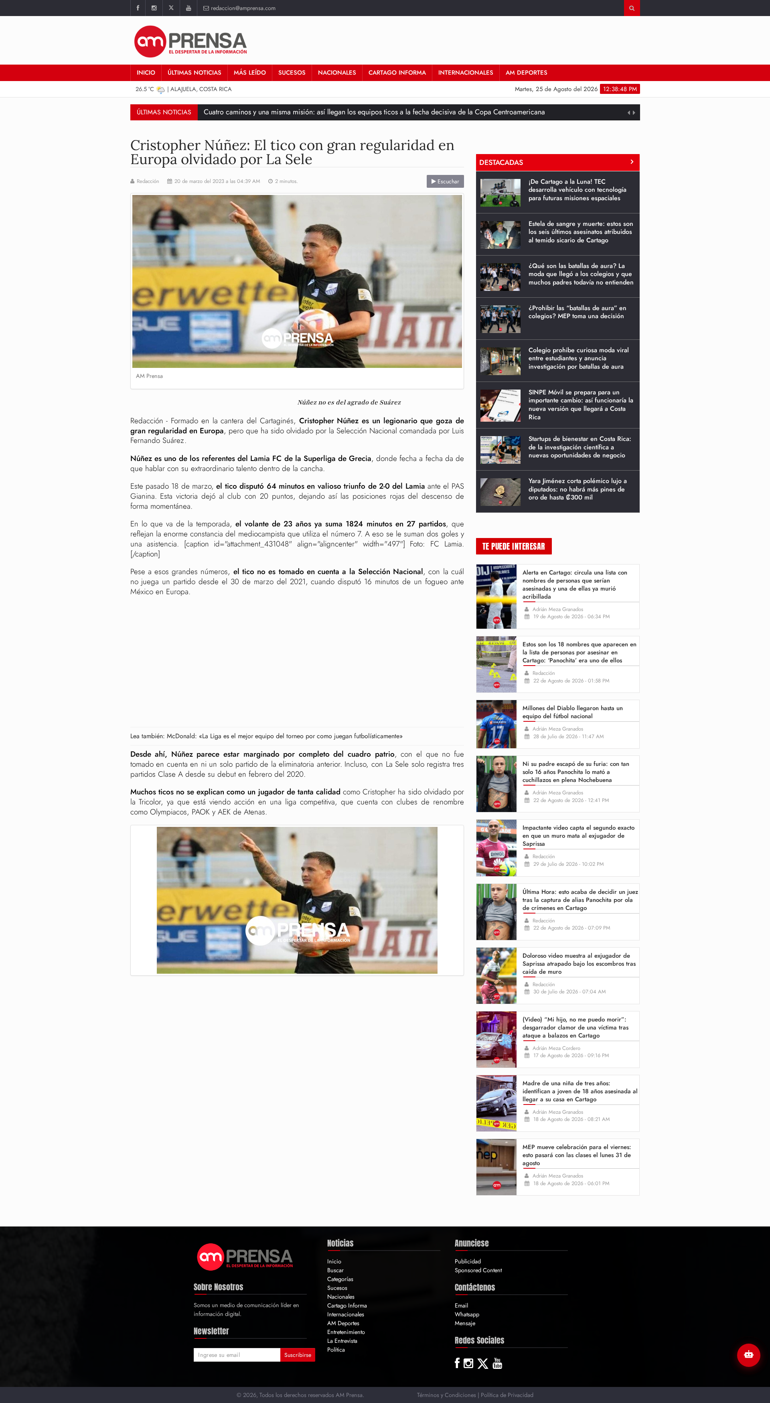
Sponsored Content (478, 1270)
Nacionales (337, 72)
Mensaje (465, 1323)
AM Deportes (526, 72)
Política (336, 1349)
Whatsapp (467, 1314)
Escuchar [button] (447, 181)
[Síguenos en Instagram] (153, 8)
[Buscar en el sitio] (631, 8)
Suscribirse (297, 1355)
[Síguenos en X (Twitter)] (171, 8)
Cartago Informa (397, 72)
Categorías (340, 1279)
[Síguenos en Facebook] (137, 8)
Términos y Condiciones (446, 1395)
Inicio (146, 72)
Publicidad (468, 1261)
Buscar (335, 1270)
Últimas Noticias (194, 72)
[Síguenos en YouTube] (188, 8)
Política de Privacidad (507, 1395)
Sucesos (292, 72)
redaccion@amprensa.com (243, 8)
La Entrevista (342, 1340)
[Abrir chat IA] (748, 1355)
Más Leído (250, 72)
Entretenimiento (346, 1332)
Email (461, 1305)
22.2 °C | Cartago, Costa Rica (184, 89)
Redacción (148, 181)
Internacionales (465, 72)
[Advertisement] (297, 663)
